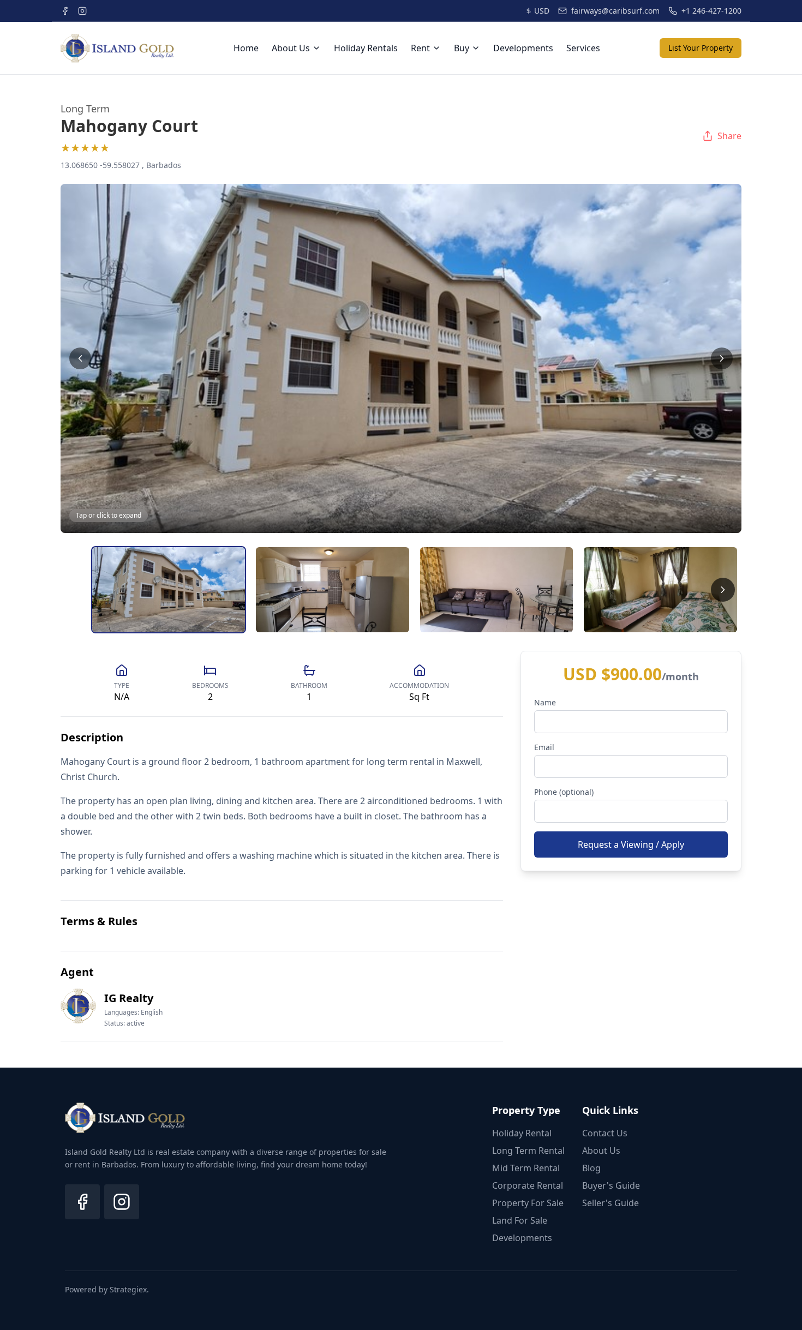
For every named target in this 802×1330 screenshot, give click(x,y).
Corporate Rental (527, 1185)
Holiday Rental (522, 1133)
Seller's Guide (610, 1203)
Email (544, 747)
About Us (291, 48)
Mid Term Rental (526, 1168)
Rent (420, 48)
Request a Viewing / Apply (631, 844)
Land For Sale (519, 1220)
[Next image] (722, 358)
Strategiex (128, 1289)
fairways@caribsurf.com (615, 10)
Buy (461, 48)
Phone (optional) (564, 792)
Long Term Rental (528, 1151)
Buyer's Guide (611, 1185)
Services (583, 48)
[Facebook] (82, 1201)
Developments (523, 48)
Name (545, 702)
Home (246, 48)
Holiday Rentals (366, 48)
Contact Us (604, 1133)
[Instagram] (121, 1201)
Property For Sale (528, 1203)
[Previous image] (80, 358)
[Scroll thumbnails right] (723, 590)
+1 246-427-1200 (711, 10)
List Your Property (700, 48)
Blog (591, 1168)
